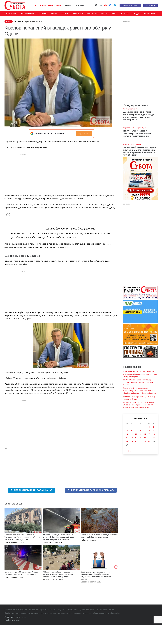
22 (149, 437)
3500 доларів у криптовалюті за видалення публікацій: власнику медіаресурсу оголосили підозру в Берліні (96, 575)
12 (136, 434)
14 (145, 434)
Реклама (68, 5)
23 (154, 437)
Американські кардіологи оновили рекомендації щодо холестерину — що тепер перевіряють (138, 115)
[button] (96, 5)
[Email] (101, 5)
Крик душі (141, 128)
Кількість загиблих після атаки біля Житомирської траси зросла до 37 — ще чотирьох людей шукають (22, 537)
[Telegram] (115, 5)
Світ (125, 109)
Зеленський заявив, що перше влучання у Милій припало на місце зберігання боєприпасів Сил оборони (139, 151)
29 (149, 441)
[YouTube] (105, 5)
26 (136, 441)
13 (140, 434)
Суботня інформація (132, 144)
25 (132, 441)
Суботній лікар (134, 109)
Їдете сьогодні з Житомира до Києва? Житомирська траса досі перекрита (21, 573)
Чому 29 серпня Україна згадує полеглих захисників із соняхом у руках (99, 536)
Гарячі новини (129, 128)
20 (140, 437)
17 (127, 437)
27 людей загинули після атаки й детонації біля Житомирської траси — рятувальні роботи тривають (60, 537)
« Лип (128, 451)
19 (136, 437)
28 (145, 441)
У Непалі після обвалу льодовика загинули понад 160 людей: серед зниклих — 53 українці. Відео (58, 574)
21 (145, 437)
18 (132, 437)
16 (154, 434)
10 (127, 434)
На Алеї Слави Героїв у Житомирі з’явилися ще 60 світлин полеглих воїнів (137, 133)
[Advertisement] (61, 173)
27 (140, 441)
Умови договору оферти (15, 617)
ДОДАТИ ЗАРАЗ (84, 133)
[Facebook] (110, 5)
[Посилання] (15, 5)
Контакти (80, 5)
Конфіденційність (12, 620)
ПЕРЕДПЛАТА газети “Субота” (48, 5)
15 (149, 434)
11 (132, 434)
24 (127, 441)
